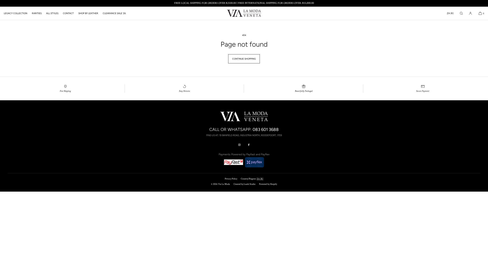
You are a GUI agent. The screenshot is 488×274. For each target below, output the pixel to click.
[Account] (470, 13)
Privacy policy (231, 178)
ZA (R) (450, 13)
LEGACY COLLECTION (15, 13)
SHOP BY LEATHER (88, 13)
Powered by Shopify (268, 184)
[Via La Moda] (244, 13)
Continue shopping (244, 58)
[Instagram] (239, 145)
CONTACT (68, 13)
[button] (461, 13)
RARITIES (37, 13)
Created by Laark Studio (244, 184)
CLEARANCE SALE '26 (114, 13)
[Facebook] (249, 145)
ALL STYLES (52, 13)
